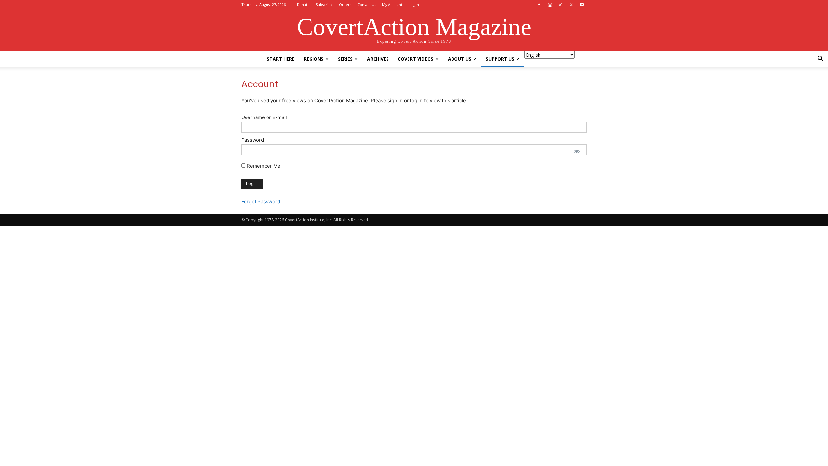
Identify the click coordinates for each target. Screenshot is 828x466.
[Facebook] (539, 4)
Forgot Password (260, 201)
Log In (414, 4)
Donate (303, 4)
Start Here (281, 59)
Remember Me (262, 166)
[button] (820, 59)
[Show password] (577, 151)
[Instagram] (550, 4)
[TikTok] (560, 4)
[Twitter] (571, 4)
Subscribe (324, 4)
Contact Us (366, 4)
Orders (345, 4)
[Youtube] (582, 4)
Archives (378, 59)
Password (252, 140)
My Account (392, 4)
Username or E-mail (264, 117)
